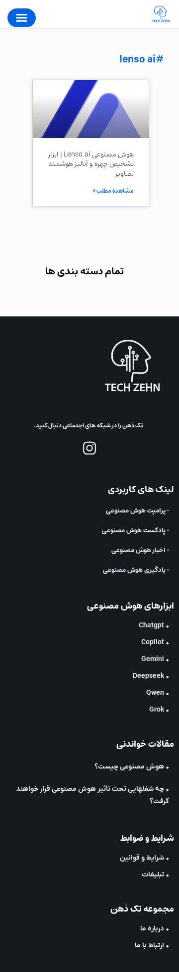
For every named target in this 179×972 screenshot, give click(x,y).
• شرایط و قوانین (144, 858)
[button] (21, 17)
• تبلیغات (155, 874)
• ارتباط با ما (152, 945)
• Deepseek (151, 676)
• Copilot (155, 642)
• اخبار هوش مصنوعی (140, 550)
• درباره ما (154, 928)
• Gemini (155, 659)
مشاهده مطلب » (113, 191)
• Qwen (157, 693)
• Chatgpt (154, 625)
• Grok (159, 710)
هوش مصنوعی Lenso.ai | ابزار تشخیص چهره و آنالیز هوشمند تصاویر (91, 164)
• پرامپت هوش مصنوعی (137, 510)
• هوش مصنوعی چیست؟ (131, 766)
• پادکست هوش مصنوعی (135, 530)
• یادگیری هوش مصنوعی (136, 570)
